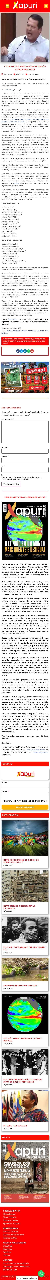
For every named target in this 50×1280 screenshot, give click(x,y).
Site (3, 466)
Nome (4, 447)
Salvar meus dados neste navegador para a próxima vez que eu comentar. (21, 478)
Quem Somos (9, 1214)
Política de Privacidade (13, 1234)
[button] (7, 6)
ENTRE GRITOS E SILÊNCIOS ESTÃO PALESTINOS (19, 907)
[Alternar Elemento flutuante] (41, 1273)
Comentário (7, 419)
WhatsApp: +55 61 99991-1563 (16, 1266)
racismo (16, 183)
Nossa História (9, 1217)
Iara (46, 331)
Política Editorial (10, 1231)
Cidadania (16, 331)
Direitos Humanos (33, 74)
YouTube (7, 1252)
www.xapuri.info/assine (36, 750)
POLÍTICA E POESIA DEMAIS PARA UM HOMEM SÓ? (24, 948)
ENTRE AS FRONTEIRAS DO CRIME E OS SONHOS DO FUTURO (21, 861)
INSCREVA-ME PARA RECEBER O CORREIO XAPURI (25, 801)
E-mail (4, 457)
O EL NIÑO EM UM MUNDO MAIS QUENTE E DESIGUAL (22, 1039)
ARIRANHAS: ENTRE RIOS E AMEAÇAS (20, 985)
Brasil (9, 331)
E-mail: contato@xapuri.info (16, 1263)
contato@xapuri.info (40, 752)
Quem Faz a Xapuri (11, 1223)
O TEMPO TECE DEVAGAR (15, 1125)
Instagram (7, 1246)
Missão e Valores (10, 1220)
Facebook (7, 1249)
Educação (40, 331)
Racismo (5, 333)
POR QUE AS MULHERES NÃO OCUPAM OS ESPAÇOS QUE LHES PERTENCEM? (22, 1080)
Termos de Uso (10, 1238)
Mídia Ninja (9, 90)
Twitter (6, 1255)
